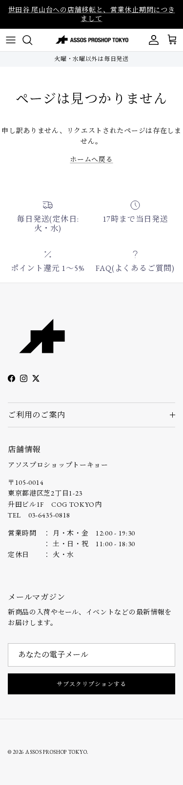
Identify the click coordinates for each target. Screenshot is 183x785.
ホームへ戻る (91, 159)
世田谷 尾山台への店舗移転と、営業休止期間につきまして (91, 14)
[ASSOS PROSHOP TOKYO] (91, 40)
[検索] (32, 40)
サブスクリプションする (91, 684)
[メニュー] (10, 40)
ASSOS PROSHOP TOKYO (56, 751)
